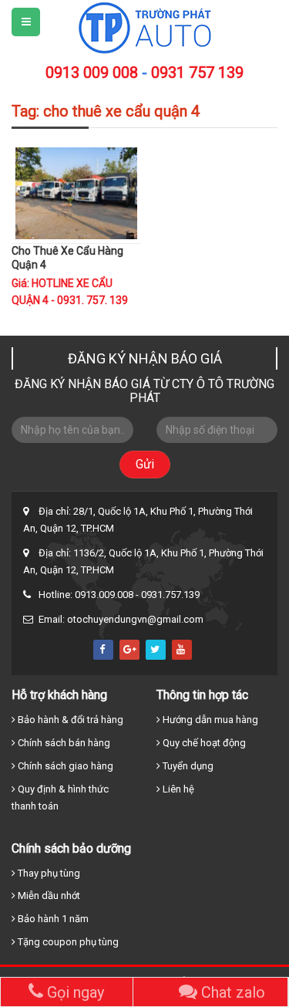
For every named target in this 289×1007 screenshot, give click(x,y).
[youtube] (182, 650)
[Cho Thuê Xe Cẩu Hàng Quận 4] (76, 192)
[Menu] (26, 22)
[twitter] (156, 650)
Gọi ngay (73, 992)
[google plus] (129, 650)
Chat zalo (231, 992)
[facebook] (103, 650)
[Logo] (144, 27)
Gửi (145, 464)
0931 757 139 (197, 72)
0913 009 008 (91, 72)
